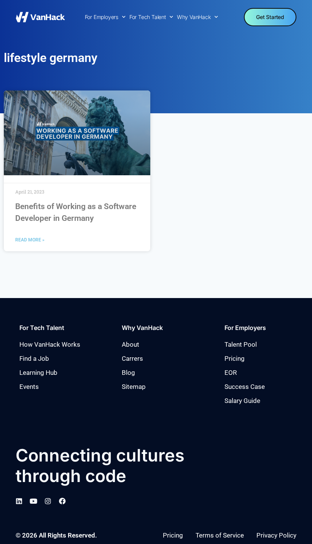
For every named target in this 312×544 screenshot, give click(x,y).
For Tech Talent (147, 17)
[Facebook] (62, 501)
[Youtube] (33, 501)
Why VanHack (194, 17)
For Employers (101, 17)
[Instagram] (48, 501)
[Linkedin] (19, 501)
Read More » (30, 240)
